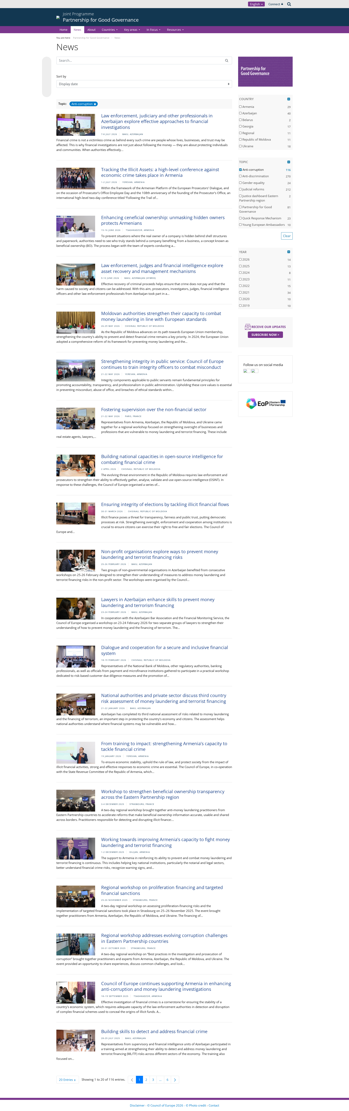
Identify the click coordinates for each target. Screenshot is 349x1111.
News (77, 30)
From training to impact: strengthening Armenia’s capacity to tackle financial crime (164, 746)
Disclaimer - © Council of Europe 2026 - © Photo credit (168, 1105)
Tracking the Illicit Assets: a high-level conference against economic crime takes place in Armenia (160, 172)
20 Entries (69, 1080)
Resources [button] (174, 30)
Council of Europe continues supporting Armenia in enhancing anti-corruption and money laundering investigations (166, 986)
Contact (214, 1105)
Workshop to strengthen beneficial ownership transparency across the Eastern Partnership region (162, 794)
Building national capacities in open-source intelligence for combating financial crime (162, 459)
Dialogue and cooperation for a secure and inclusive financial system (164, 650)
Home (63, 30)
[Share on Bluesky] (47, 62)
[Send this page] (47, 92)
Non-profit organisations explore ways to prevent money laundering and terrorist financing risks (159, 554)
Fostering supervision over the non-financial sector (153, 409)
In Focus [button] (152, 30)
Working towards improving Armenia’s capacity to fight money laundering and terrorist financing (165, 842)
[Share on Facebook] (47, 77)
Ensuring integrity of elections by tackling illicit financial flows (165, 504)
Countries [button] (108, 30)
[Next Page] (175, 1079)
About (91, 30)
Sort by (61, 76)
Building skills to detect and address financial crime (154, 1031)
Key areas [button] (130, 30)
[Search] (226, 60)
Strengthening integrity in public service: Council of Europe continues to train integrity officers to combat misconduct (162, 364)
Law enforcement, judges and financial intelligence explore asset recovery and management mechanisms (162, 268)
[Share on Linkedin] (47, 85)
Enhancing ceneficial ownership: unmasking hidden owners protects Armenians (163, 220)
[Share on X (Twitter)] (47, 69)
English (255, 4)
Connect (274, 4)
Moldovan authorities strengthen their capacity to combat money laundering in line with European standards (161, 316)
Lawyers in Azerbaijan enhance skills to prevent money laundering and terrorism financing (157, 602)
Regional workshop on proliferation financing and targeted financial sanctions (162, 890)
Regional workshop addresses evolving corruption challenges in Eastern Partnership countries (164, 938)
